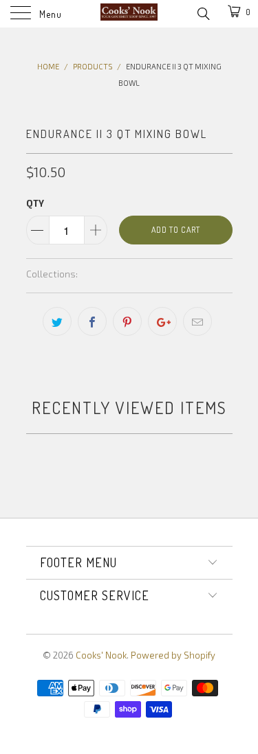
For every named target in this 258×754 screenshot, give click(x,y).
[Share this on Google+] (162, 321)
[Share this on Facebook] (92, 321)
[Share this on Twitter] (57, 321)
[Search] (202, 12)
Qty (35, 203)
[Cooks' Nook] (129, 13)
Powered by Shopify (173, 655)
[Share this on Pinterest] (127, 321)
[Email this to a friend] (197, 321)
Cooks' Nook (101, 655)
